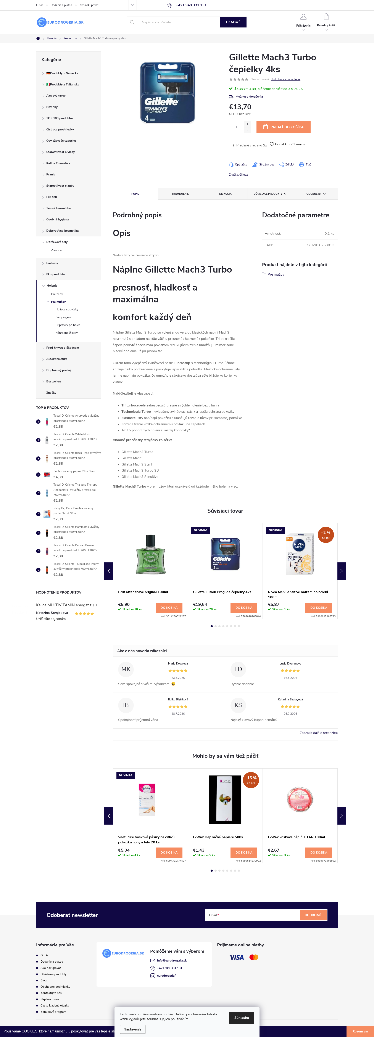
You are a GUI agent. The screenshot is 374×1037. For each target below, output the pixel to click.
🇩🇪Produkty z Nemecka (62, 73)
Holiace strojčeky (66, 309)
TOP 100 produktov (59, 118)
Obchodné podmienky (55, 987)
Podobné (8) (313, 194)
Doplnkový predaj (58, 370)
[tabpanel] (150, 571)
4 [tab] (223, 626)
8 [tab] (239, 626)
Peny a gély (63, 317)
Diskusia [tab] (225, 194)
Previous (108, 571)
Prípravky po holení (68, 325)
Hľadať (233, 22)
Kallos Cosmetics (58, 163)
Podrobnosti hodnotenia (285, 79)
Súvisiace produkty (268, 194)
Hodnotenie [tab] (180, 194)
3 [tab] (219, 626)
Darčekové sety (57, 242)
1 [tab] (212, 626)
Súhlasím (241, 1017)
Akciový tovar (55, 96)
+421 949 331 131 (169, 968)
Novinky (52, 107)
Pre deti (51, 197)
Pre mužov (58, 302)
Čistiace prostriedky (60, 129)
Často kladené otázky (54, 1005)
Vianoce (56, 250)
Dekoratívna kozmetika (62, 231)
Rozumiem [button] (360, 1031)
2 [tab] (215, 626)
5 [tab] (227, 626)
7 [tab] (235, 626)
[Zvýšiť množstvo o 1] (247, 124)
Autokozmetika (57, 359)
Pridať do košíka (287, 127)
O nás (39, 5)
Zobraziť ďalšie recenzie (318, 732)
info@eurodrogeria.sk (172, 960)
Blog (43, 980)
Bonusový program (53, 1012)
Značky (51, 393)
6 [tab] (231, 626)
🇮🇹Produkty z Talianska (62, 84)
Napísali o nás (49, 999)
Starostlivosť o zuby (60, 186)
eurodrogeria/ (166, 976)
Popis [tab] (135, 194)
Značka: (238, 175)
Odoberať (313, 915)
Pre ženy (57, 294)
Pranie (50, 174)
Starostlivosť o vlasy (60, 152)
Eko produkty (55, 274)
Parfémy (52, 263)
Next (341, 571)
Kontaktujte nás (51, 993)
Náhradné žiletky (66, 333)
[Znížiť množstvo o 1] (247, 130)
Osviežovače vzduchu (61, 141)
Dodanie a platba (61, 5)
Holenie (52, 286)
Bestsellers (53, 381)
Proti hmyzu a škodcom (62, 348)
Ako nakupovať (88, 5)
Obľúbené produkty (53, 974)
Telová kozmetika (58, 208)
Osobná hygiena (57, 219)
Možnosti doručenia (249, 97)
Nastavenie (133, 1029)
